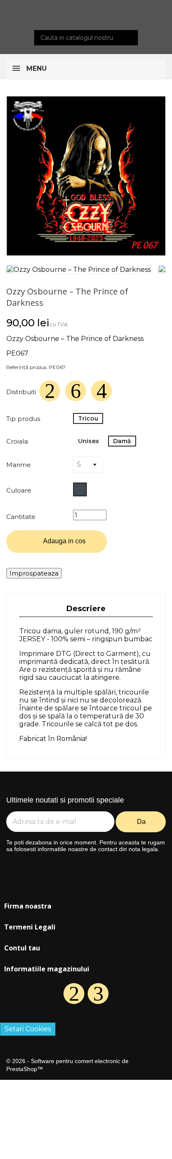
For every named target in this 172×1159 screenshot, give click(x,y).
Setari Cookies (28, 1029)
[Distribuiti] (49, 390)
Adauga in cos (57, 542)
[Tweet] (75, 390)
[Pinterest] (101, 390)
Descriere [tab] (86, 608)
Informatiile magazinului (46, 968)
